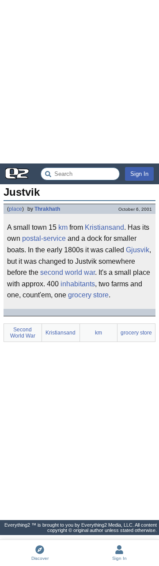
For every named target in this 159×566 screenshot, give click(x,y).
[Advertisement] (79, 81)
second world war (67, 272)
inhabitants (78, 284)
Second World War (22, 333)
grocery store (88, 295)
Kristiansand (104, 227)
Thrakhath (47, 209)
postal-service (44, 238)
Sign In (139, 174)
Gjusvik (137, 250)
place (15, 209)
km (63, 227)
